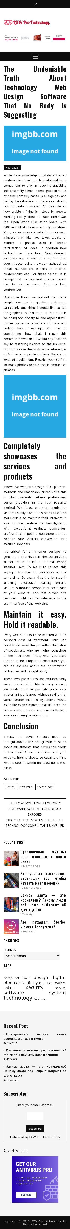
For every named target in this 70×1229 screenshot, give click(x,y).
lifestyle (34, 982)
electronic (14, 982)
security (34, 987)
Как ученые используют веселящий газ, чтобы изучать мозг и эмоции (43, 878)
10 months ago (31, 887)
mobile (47, 983)
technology (45, 786)
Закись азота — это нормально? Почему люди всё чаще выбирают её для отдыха (43, 902)
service (60, 988)
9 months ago (30, 865)
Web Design (12, 778)
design (10, 786)
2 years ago (29, 931)
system (57, 992)
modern (60, 983)
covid (26, 978)
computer (12, 977)
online (9, 988)
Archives (10, 950)
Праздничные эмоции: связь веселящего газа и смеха (43, 856)
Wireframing (40, 999)
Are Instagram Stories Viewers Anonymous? (43, 924)
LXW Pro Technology (44, 1137)
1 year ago (28, 914)
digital (59, 977)
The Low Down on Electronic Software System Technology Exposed (35, 808)
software (26, 786)
